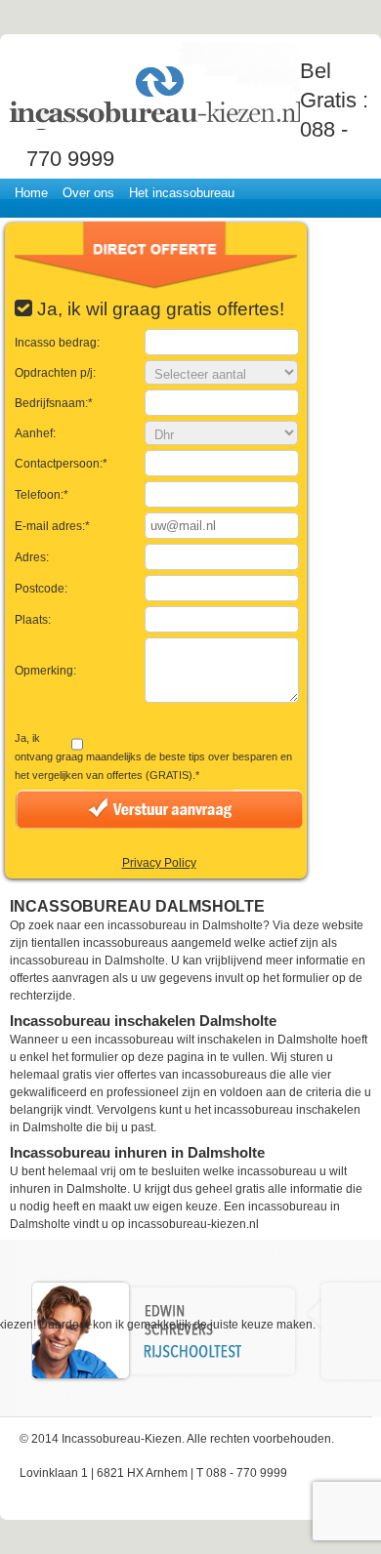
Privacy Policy (159, 863)
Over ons (88, 192)
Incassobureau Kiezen (153, 85)
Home (31, 192)
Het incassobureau (181, 192)
